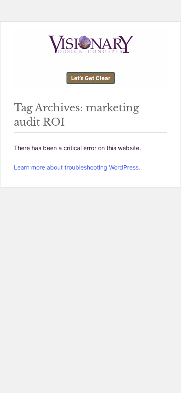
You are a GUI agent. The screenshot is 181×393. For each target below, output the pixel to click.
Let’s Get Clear (90, 78)
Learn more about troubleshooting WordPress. (77, 167)
